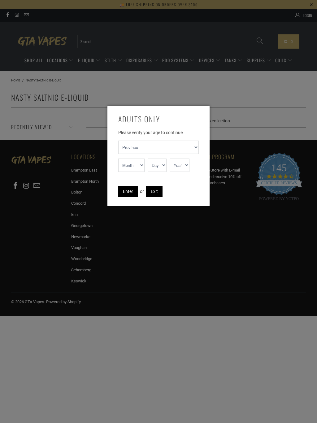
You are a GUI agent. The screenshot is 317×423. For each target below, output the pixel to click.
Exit (154, 191)
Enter (128, 191)
